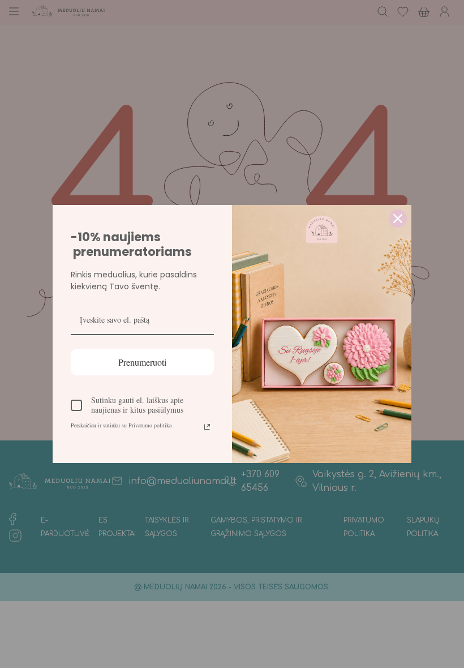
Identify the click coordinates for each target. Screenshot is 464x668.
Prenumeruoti (142, 362)
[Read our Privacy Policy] (207, 427)
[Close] (397, 218)
